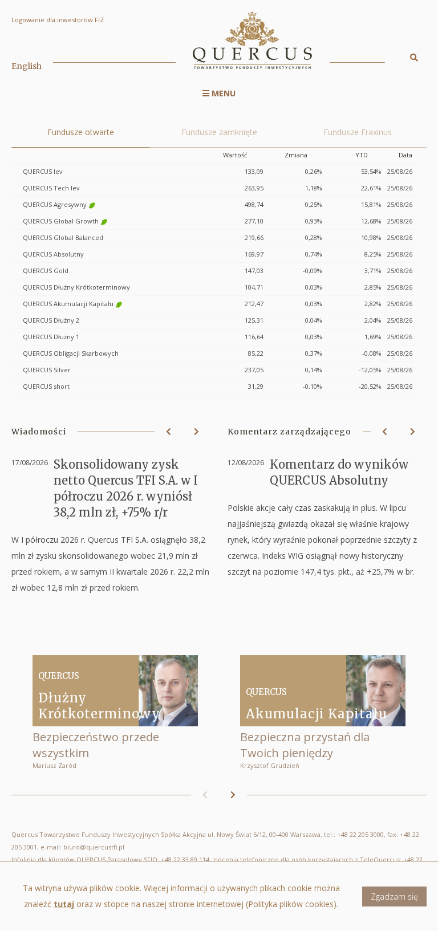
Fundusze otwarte (80, 132)
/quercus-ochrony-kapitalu (322, 712)
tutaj (64, 904)
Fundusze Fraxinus (357, 132)
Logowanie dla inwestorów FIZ (57, 19)
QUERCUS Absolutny (53, 254)
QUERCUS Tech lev (51, 188)
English (26, 66)
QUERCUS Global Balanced (63, 237)
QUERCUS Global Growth (61, 221)
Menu (222, 93)
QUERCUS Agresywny (55, 204)
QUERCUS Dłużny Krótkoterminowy (76, 287)
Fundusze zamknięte (219, 132)
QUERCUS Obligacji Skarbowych (71, 353)
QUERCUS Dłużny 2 (51, 320)
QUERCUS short (46, 386)
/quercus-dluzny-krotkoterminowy (115, 712)
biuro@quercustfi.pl (93, 847)
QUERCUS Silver (47, 369)
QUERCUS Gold (45, 270)
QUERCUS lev (43, 171)
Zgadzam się (394, 896)
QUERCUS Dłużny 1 (51, 336)
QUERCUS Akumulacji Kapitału (68, 303)
